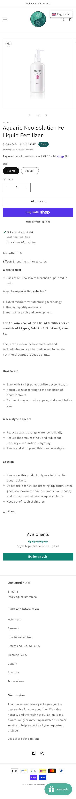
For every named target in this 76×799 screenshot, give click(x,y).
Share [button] (11, 511)
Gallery (12, 663)
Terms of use (16, 681)
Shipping (7, 149)
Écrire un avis (38, 556)
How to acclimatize (20, 637)
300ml (11, 171)
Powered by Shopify (45, 784)
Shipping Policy (17, 655)
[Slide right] (46, 115)
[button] (5, 19)
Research (13, 628)
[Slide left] (29, 115)
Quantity (8, 179)
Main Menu (14, 619)
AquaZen (32, 784)
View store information (21, 242)
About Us (13, 672)
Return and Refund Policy (24, 646)
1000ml (30, 171)
